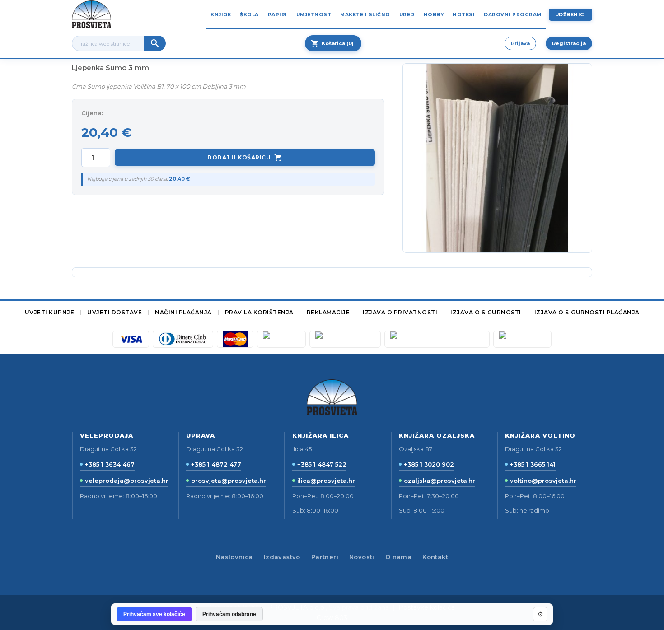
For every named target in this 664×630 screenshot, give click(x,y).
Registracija (569, 43)
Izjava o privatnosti (400, 312)
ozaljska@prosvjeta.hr (439, 480)
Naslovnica (234, 556)
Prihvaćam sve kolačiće (154, 614)
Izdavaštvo (282, 556)
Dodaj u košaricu (244, 158)
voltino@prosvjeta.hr (543, 480)
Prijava (520, 43)
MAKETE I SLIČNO (365, 15)
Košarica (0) (332, 43)
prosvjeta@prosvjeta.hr (228, 480)
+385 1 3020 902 (429, 464)
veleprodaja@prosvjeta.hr (126, 480)
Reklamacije (328, 312)
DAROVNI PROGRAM (513, 15)
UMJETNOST (314, 15)
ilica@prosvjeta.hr (326, 480)
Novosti (361, 556)
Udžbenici (570, 15)
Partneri (324, 556)
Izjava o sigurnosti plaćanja (587, 312)
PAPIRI (277, 15)
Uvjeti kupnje (50, 312)
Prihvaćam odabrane (229, 614)
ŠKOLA (249, 15)
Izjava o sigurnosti (485, 312)
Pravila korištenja (259, 312)
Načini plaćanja (183, 312)
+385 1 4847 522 (321, 464)
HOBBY (434, 15)
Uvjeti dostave (114, 312)
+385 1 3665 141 (533, 464)
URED (407, 15)
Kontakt (435, 556)
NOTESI (464, 15)
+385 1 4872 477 (216, 464)
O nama (398, 556)
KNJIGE (220, 15)
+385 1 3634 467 (110, 464)
